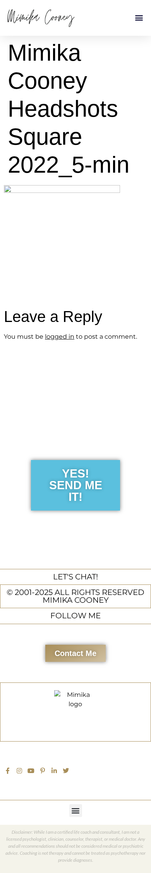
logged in (59, 336)
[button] (138, 17)
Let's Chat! (75, 576)
